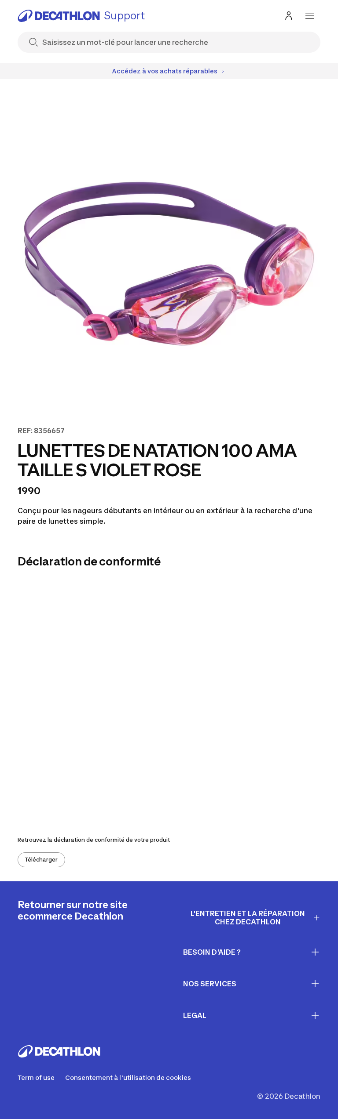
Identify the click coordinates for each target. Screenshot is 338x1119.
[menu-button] (309, 15)
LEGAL (194, 1015)
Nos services (209, 983)
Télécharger (41, 859)
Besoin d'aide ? (212, 952)
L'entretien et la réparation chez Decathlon (248, 917)
